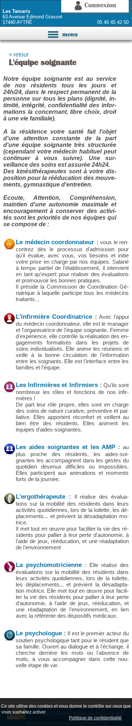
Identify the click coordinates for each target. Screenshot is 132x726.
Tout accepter (62, 712)
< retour (19, 54)
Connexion (99, 4)
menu (66, 35)
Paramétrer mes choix (42, 717)
